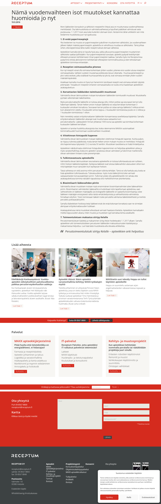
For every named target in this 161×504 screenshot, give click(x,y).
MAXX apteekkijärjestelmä (54, 468)
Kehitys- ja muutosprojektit (53, 475)
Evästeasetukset (148, 497)
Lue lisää (16, 306)
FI (138, 3)
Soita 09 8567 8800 (77, 320)
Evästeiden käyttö (19, 488)
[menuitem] (76, 3)
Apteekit (75, 3)
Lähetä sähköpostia (100, 320)
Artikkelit (70, 479)
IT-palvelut (50, 471)
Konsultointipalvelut (75, 467)
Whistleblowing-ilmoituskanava (24, 493)
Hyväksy (109, 497)
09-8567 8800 (21, 404)
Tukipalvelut (71, 477)
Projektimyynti (93, 3)
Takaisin (18, 27)
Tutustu (20, 371)
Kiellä (129, 497)
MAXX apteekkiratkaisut (76, 472)
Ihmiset (49, 481)
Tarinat (49, 479)
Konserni (112, 3)
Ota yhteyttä (127, 3)
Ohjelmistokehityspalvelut (77, 469)
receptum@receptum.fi (22, 407)
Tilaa (114, 387)
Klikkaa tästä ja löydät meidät (24, 416)
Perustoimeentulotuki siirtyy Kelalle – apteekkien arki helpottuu (104, 231)
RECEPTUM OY (18, 464)
